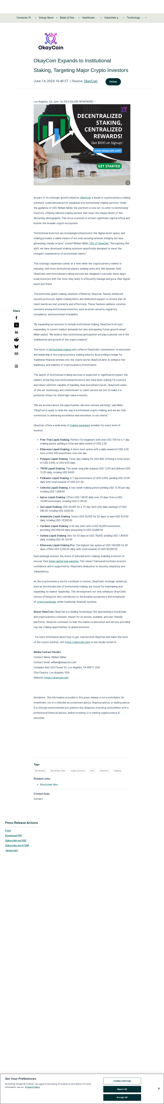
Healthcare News (90, 17)
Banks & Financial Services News (68, 17)
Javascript (11, 850)
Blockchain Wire (58, 771)
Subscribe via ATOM (17, 845)
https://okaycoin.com (56, 677)
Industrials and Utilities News (112, 17)
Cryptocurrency (78, 771)
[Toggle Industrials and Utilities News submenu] (123, 17)
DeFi (92, 771)
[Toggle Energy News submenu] (56, 17)
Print (8, 830)
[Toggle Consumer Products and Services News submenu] (35, 17)
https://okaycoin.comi (77, 642)
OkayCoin (91, 81)
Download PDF (13, 835)
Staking (117, 771)
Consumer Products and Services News (25, 17)
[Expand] (127, 182)
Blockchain (40, 771)
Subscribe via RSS (15, 840)
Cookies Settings (122, 1081)
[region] (82, 1089)
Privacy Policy (32, 1087)
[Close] (158, 1088)
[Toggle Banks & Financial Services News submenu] (79, 17)
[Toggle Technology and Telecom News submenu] (145, 17)
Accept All (122, 1097)
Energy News (46, 17)
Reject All (122, 1089)
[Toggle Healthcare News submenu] (101, 17)
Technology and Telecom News (135, 17)
